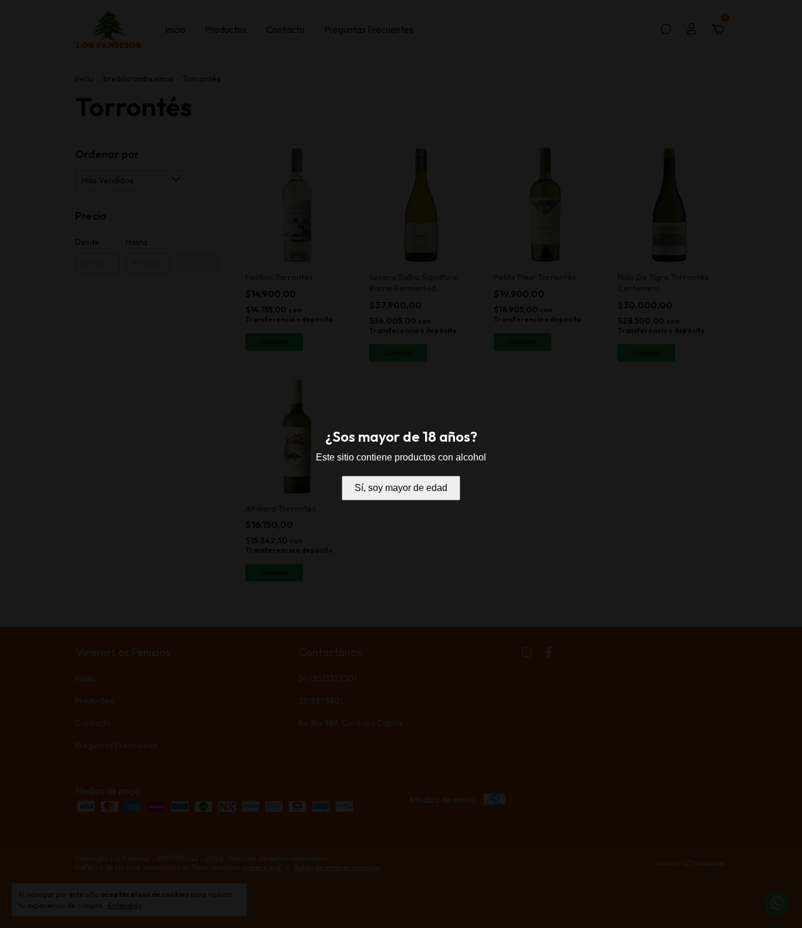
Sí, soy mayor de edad (401, 488)
